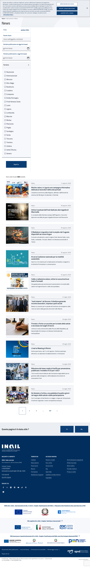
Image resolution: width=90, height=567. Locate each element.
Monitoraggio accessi (53, 549)
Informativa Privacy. (8, 15)
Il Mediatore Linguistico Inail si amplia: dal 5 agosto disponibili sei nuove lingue (50, 233)
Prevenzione (34, 466)
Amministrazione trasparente (75, 460)
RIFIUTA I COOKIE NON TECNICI (67, 8)
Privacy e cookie (71, 472)
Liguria (8, 109)
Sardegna (9, 131)
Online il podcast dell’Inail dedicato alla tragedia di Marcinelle (50, 211)
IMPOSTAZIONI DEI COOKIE (67, 4)
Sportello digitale (6, 477)
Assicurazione (35, 463)
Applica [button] (16, 164)
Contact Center (6, 466)
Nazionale (10, 72)
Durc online (49, 463)
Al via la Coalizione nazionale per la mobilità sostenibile (47, 258)
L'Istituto (33, 460)
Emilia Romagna (12, 98)
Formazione (34, 472)
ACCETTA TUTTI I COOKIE (67, 13)
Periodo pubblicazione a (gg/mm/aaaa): (15, 54)
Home (3, 18)
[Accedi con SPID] (81, 551)
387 (51, 411)
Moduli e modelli (50, 460)
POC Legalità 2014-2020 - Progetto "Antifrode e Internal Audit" (44, 521)
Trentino (9, 142)
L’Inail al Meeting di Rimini (41, 348)
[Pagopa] (70, 551)
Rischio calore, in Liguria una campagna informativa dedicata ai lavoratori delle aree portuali (50, 189)
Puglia (8, 127)
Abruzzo (9, 79)
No (82, 429)
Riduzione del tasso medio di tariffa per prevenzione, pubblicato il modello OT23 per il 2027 (50, 369)
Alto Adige (10, 83)
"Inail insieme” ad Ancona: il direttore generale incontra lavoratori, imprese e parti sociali (48, 302)
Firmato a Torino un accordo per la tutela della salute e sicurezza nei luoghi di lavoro (50, 325)
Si (67, 429)
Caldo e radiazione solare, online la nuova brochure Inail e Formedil (50, 280)
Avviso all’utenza (24, 549)
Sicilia (8, 135)
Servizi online (49, 466)
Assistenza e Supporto (37, 475)
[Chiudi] (87, 8)
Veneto (9, 153)
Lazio (8, 105)
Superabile (49, 478)
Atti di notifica (70, 466)
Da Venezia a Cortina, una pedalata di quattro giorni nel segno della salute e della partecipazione (50, 394)
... (43, 411)
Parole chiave (7, 35)
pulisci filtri (25, 30)
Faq (47, 469)
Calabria (9, 90)
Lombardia (10, 112)
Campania (10, 94)
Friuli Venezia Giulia (13, 101)
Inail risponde (5, 474)
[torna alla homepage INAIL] (11, 448)
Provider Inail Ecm (72, 469)
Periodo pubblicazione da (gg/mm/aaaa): (15, 44)
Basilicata (10, 86)
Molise (8, 120)
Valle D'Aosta (11, 149)
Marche (9, 116)
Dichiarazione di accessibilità (38, 549)
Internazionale (11, 75)
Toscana (9, 138)
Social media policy (83, 559)
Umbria (9, 146)
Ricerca (33, 469)
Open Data (49, 472)
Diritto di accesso (71, 463)
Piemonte (10, 123)
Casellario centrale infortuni (53, 475)
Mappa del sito (5, 554)
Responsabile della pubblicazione (10, 549)
